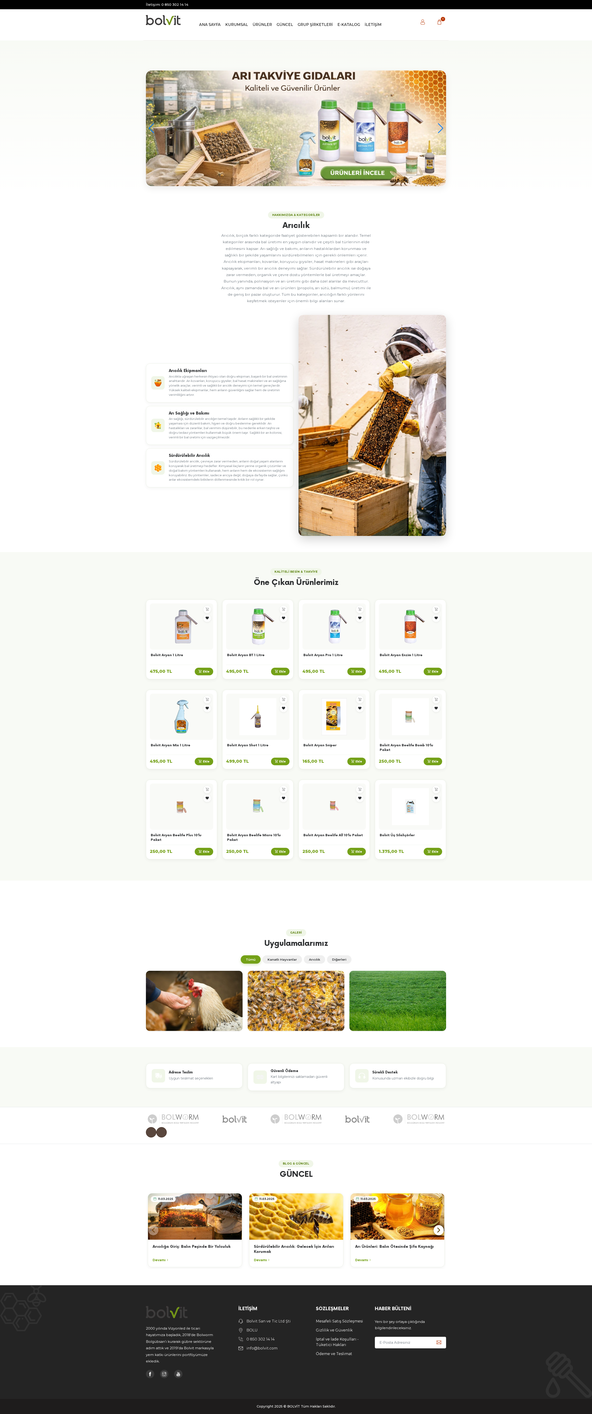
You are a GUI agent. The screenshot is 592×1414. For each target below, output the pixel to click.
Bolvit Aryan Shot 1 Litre (247, 745)
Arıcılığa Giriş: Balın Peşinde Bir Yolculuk (192, 1247)
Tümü (251, 959)
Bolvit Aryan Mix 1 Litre (170, 745)
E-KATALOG (348, 24)
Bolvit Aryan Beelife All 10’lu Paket (333, 835)
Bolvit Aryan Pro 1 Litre (323, 655)
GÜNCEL (285, 24)
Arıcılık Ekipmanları (188, 371)
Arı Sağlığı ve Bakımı (189, 413)
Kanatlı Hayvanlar (282, 959)
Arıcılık (314, 959)
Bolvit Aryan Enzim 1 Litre (401, 655)
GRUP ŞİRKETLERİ (315, 24)
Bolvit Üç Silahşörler (397, 835)
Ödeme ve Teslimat (334, 1354)
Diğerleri (339, 959)
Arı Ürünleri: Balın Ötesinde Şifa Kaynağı (394, 1247)
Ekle (206, 671)
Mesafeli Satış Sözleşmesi (339, 1321)
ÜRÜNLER (262, 24)
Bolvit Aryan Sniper (319, 745)
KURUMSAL (236, 24)
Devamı (159, 1260)
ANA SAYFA (210, 24)
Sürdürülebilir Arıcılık (189, 455)
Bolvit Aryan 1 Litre (167, 655)
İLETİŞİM (373, 24)
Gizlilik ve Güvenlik (334, 1330)
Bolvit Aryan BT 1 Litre (246, 655)
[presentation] (151, 1132)
